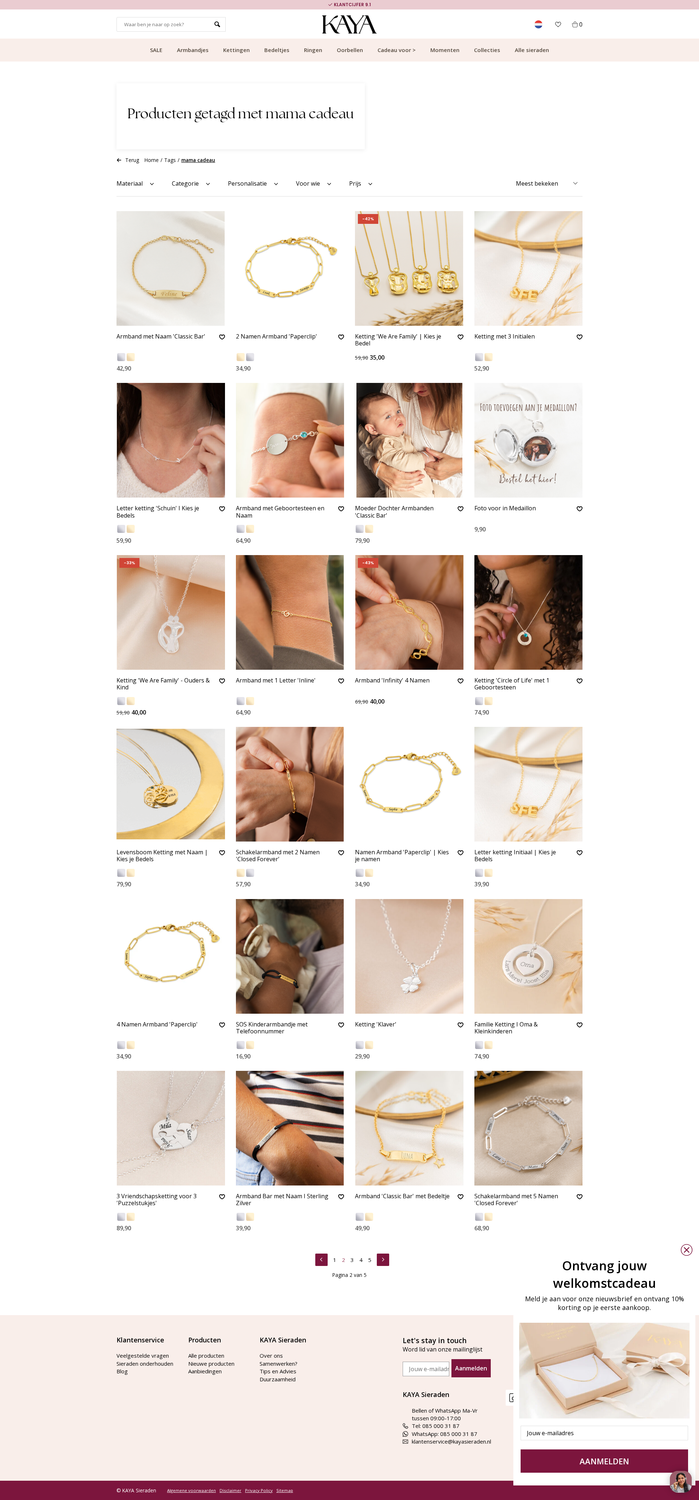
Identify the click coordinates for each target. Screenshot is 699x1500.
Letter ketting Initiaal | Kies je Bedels (515, 856)
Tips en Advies (278, 1371)
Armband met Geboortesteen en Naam (280, 512)
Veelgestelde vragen (142, 1355)
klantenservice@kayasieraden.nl (451, 1441)
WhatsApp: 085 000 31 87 (444, 1433)
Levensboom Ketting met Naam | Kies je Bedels (162, 856)
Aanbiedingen (205, 1371)
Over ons (271, 1355)
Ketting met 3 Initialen (504, 336)
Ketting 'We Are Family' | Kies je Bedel (398, 340)
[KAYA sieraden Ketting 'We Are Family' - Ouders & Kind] (170, 612)
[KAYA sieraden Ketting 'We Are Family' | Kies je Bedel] (409, 268)
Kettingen (236, 50)
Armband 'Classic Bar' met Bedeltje (402, 1196)
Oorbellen (350, 50)
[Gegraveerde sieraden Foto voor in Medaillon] (528, 440)
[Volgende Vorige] (383, 1258)
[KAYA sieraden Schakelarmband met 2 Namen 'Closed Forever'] (290, 784)
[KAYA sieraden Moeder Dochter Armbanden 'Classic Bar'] (409, 440)
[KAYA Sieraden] (350, 24)
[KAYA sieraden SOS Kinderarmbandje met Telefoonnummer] (290, 956)
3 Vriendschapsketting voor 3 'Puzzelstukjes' (156, 1200)
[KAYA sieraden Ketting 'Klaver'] (409, 956)
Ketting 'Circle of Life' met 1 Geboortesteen (511, 684)
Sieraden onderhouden (144, 1363)
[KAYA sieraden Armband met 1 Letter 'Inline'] (290, 612)
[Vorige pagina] (321, 1258)
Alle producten (206, 1355)
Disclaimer (230, 1490)
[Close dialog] (686, 1250)
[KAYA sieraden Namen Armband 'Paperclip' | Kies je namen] (409, 784)
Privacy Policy (259, 1490)
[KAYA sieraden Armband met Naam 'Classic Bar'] (170, 268)
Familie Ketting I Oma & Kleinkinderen (506, 1028)
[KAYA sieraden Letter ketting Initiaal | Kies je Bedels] (528, 784)
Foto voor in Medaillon (505, 508)
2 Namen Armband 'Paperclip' (276, 336)
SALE (156, 50)
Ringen (313, 50)
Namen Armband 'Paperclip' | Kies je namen (402, 856)
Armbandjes (193, 50)
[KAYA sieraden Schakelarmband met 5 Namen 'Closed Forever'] (528, 1128)
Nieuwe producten (211, 1363)
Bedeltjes (276, 50)
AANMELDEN (604, 1461)
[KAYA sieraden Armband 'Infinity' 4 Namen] (409, 612)
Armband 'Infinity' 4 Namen (392, 680)
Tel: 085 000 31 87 (435, 1425)
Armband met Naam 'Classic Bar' (160, 336)
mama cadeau (198, 160)
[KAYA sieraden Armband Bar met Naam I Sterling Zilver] (290, 1128)
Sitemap (284, 1490)
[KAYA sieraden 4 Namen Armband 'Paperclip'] (170, 956)
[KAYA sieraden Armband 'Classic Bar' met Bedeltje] (409, 1128)
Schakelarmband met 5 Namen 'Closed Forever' (516, 1200)
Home (152, 160)
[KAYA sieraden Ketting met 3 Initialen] (528, 268)
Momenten (444, 50)
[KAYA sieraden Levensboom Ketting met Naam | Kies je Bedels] (170, 784)
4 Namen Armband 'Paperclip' (157, 1024)
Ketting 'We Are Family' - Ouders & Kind (163, 684)
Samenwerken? (278, 1363)
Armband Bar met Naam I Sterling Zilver (282, 1200)
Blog (122, 1371)
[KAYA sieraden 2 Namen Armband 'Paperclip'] (290, 268)
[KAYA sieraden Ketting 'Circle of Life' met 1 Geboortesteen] (528, 612)
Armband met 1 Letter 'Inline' (276, 680)
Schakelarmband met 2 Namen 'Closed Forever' (278, 856)
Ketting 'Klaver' (375, 1024)
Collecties (487, 50)
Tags (170, 160)
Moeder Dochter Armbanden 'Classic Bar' (394, 512)
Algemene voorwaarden (191, 1490)
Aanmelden (471, 1368)
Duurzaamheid (278, 1379)
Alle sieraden (532, 50)
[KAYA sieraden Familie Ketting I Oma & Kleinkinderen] (528, 956)
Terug (132, 160)
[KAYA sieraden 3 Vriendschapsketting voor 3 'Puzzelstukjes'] (170, 1128)
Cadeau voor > (397, 50)
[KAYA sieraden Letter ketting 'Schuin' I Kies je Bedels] (170, 440)
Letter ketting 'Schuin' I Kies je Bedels (157, 512)
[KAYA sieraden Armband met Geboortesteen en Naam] (290, 440)
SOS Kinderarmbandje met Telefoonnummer (272, 1028)
